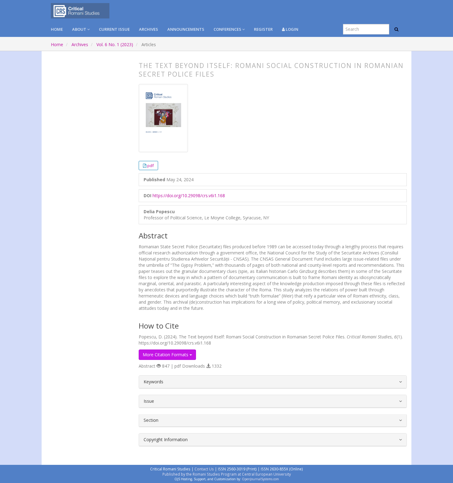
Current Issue (114, 29)
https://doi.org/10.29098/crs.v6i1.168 (189, 195)
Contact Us (204, 468)
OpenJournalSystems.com (260, 479)
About (79, 29)
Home (57, 29)
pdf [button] (150, 165)
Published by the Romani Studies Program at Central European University (226, 474)
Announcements (185, 29)
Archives (148, 29)
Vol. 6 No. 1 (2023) (114, 44)
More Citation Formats (166, 354)
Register (263, 29)
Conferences (228, 29)
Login (291, 29)
